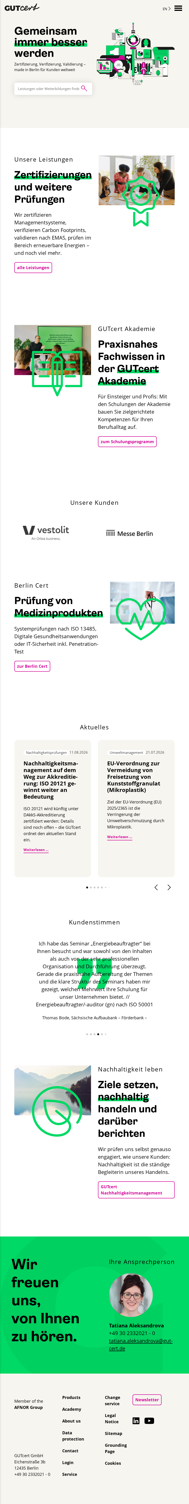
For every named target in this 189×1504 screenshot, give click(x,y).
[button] (87, 887)
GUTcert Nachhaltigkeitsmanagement (131, 1190)
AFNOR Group (28, 1407)
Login (68, 1462)
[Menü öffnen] (178, 7)
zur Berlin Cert (32, 666)
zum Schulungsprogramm (127, 441)
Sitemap (113, 1433)
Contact (70, 1450)
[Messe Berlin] (94, 533)
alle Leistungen (33, 267)
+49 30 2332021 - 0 (132, 1333)
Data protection (73, 1436)
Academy (71, 1409)
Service (69, 1474)
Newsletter (147, 1399)
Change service (112, 1400)
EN (165, 8)
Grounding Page (116, 1448)
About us (71, 1421)
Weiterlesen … (36, 849)
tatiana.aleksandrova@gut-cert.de (141, 1344)
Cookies (113, 1463)
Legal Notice (112, 1418)
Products (71, 1397)
